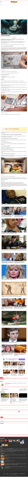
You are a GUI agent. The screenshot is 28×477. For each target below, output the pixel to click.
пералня (16, 449)
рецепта (2, 450)
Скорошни (2, 453)
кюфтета (6, 449)
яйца (13, 451)
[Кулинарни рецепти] (14, 2)
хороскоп (1, 451)
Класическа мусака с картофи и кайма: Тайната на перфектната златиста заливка (15, 455)
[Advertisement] (14, 120)
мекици (8, 449)
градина (8, 448)
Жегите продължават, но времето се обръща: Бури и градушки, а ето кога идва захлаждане (15, 467)
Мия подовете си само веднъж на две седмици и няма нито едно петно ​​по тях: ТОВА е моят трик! (23, 400)
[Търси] (19, 411)
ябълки (9, 451)
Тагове (13, 453)
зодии (23, 448)
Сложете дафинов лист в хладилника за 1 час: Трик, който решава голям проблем (5, 399)
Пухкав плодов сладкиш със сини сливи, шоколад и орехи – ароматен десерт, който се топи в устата (14, 400)
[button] (14, 26)
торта (23, 450)
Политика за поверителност (14, 473)
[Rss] (13, 472)
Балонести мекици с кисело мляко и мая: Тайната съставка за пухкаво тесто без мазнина (16, 458)
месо (10, 449)
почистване (23, 449)
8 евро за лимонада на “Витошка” (9, 460)
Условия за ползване (22, 473)
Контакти (7, 473)
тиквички (20, 450)
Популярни (6, 453)
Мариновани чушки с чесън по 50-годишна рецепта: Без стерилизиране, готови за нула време (5, 389)
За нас (4, 473)
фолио (3, 379)
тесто (17, 450)
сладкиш (10, 450)
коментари (10, 453)
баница (1, 448)
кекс (1, 449)
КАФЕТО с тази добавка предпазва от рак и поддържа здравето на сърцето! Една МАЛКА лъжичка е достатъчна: (22, 389)
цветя (4, 451)
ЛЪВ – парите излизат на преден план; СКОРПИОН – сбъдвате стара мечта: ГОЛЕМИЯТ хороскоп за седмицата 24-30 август (16, 464)
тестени (14, 450)
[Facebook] (14, 472)
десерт (11, 448)
